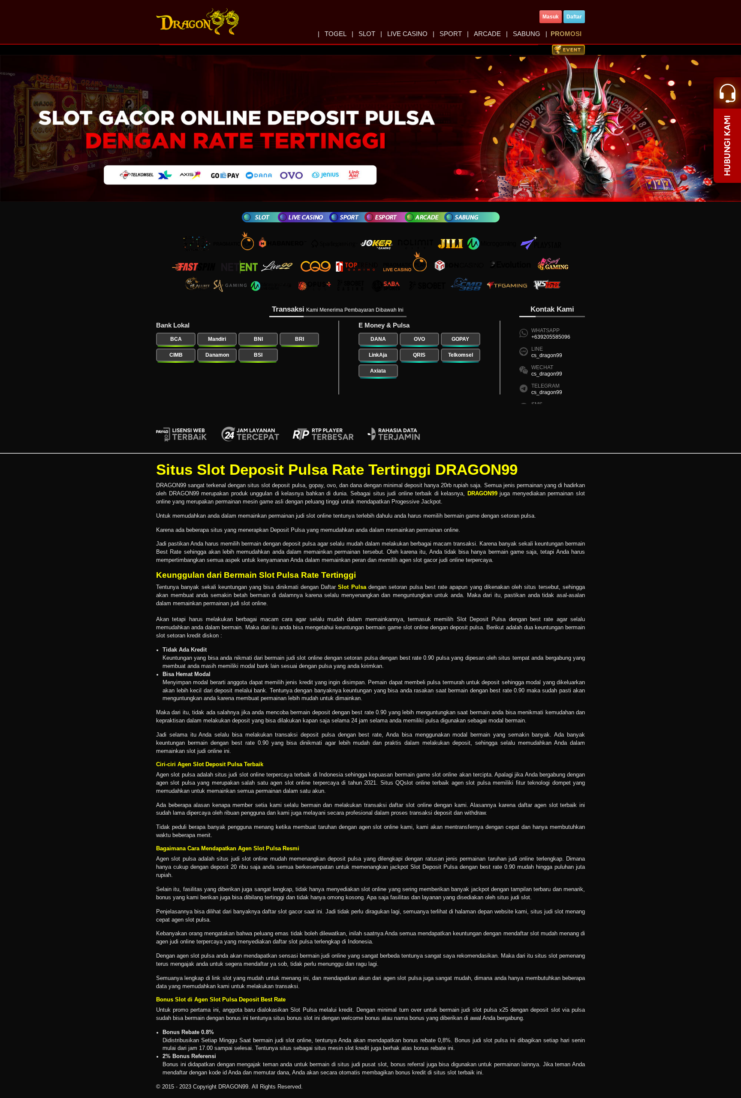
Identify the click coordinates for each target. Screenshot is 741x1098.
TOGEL (335, 33)
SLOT (366, 33)
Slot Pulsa (352, 587)
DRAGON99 (482, 494)
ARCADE (487, 33)
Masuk (550, 17)
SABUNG (526, 33)
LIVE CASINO (407, 33)
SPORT (451, 33)
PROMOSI (566, 33)
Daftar (574, 17)
